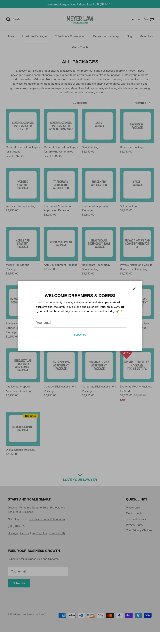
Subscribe (80, 334)
